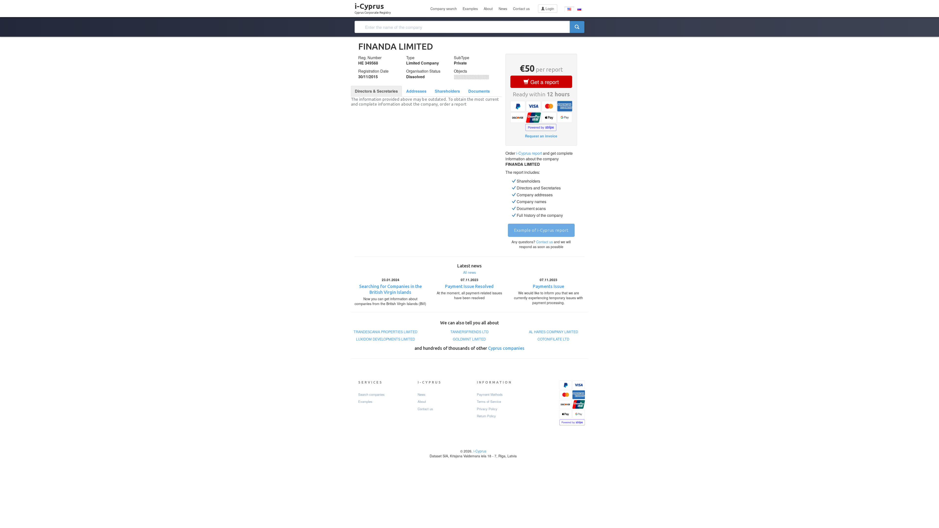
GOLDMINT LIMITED (469, 339)
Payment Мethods (490, 394)
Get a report (544, 82)
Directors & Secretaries (376, 91)
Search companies (371, 394)
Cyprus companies (506, 348)
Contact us (521, 8)
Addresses (416, 91)
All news (469, 272)
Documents (479, 91)
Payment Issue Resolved (469, 286)
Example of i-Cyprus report (541, 230)
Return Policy (486, 416)
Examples (470, 8)
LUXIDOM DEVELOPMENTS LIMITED (385, 339)
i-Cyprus (373, 7)
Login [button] (549, 8)
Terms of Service (489, 401)
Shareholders (447, 91)
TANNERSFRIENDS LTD (469, 331)
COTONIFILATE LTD (553, 339)
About (488, 8)
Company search (443, 8)
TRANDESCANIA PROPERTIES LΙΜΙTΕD (385, 331)
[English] (569, 9)
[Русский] (579, 9)
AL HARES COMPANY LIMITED (553, 331)
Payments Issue (548, 286)
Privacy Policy (487, 409)
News (503, 8)
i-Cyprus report (529, 153)
